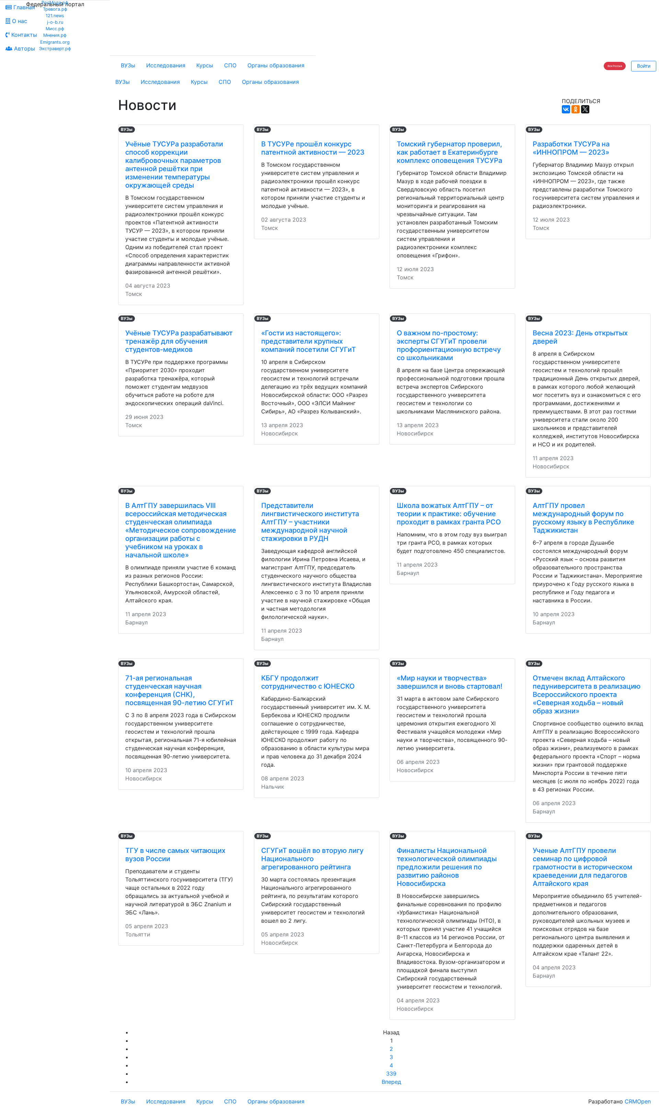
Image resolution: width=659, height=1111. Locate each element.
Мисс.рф (55, 28)
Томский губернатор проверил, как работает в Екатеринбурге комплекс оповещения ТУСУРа (449, 152)
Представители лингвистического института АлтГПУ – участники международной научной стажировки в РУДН (310, 522)
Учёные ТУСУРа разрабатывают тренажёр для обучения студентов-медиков (179, 341)
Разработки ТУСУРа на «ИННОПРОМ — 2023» (571, 148)
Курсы (204, 65)
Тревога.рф (55, 9)
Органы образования (275, 65)
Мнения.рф (55, 35)
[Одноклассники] (575, 109)
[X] (585, 109)
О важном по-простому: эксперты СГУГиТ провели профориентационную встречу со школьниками (449, 345)
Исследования (165, 65)
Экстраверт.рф (55, 48)
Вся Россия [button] (615, 66)
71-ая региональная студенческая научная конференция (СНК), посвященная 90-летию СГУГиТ (179, 690)
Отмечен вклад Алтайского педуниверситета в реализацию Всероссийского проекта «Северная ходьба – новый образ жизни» (586, 694)
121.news (55, 15)
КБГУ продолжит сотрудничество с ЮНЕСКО (308, 682)
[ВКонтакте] (566, 109)
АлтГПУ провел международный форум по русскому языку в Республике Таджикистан (583, 517)
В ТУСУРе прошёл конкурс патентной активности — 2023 (313, 148)
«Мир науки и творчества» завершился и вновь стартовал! (449, 682)
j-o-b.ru (55, 22)
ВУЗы (128, 65)
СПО (230, 65)
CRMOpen (638, 1101)
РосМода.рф (55, 2)
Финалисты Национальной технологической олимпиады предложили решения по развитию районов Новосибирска (447, 867)
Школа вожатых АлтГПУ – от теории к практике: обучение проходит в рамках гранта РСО (449, 513)
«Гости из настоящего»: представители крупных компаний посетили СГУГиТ (308, 341)
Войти (643, 66)
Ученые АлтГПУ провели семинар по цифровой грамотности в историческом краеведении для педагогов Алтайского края (582, 867)
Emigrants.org (55, 42)
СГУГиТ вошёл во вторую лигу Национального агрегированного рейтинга (312, 858)
